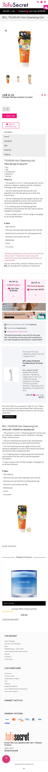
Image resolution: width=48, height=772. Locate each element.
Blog (5, 646)
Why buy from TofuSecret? (17, 332)
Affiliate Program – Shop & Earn (14, 649)
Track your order (9, 676)
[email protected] (11, 750)
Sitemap (6, 654)
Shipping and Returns (11, 686)
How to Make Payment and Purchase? (15, 651)
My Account (7, 673)
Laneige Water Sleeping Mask (24, 609)
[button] (6, 31)
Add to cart (10, 116)
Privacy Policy (8, 659)
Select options (9, 603)
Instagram (11, 706)
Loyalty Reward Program (11, 678)
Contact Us (7, 656)
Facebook (6, 706)
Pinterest (21, 706)
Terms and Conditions (11, 691)
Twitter (16, 706)
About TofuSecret (9, 641)
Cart (5, 681)
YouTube (26, 706)
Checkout (7, 684)
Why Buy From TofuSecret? (12, 644)
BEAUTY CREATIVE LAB (10, 125)
